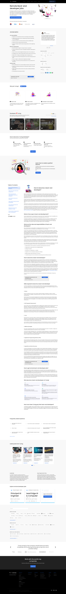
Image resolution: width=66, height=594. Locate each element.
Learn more (38, 172)
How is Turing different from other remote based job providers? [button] (49, 428)
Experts (39, 1)
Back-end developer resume (28, 210)
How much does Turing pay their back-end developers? (14, 212)
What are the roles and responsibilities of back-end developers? (13, 195)
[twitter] (49, 73)
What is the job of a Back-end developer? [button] (49, 423)
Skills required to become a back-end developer (14, 202)
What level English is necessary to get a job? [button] (33, 432)
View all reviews (53, 116)
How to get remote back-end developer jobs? (13, 205)
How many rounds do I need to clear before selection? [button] (17, 432)
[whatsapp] (50, 73)
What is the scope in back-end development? (13, 191)
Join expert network (52, 1)
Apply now (30, 76)
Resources (35, 1)
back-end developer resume (52, 270)
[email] (52, 72)
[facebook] (45, 73)
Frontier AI (24, 1)
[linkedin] (47, 73)
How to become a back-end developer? (13, 188)
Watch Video (24, 86)
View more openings (47, 496)
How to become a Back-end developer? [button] (34, 423)
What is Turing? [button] (14, 428)
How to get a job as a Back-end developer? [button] (16, 423)
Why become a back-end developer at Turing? (13, 208)
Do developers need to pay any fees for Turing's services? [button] (49, 432)
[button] (48, 38)
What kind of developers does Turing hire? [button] (34, 428)
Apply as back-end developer (16, 17)
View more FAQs (12, 436)
